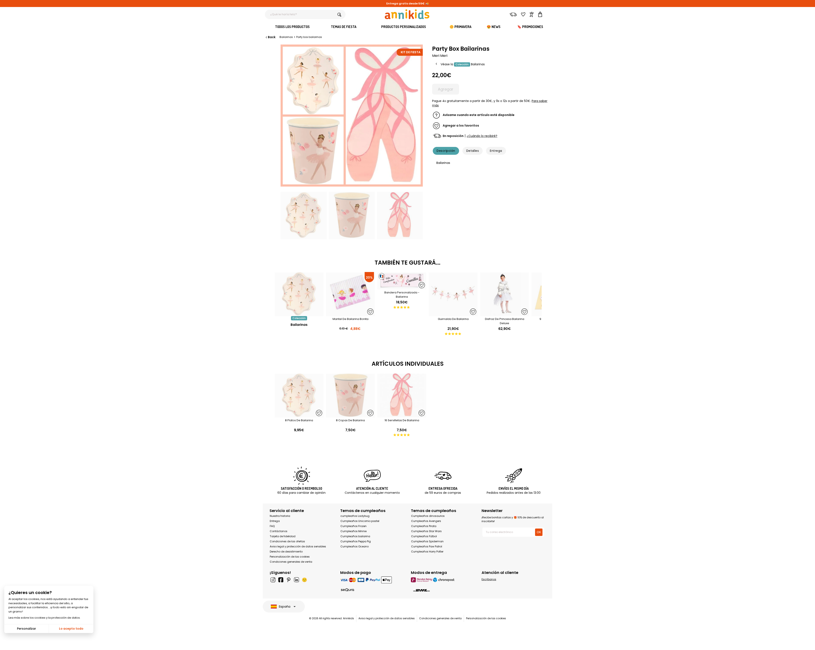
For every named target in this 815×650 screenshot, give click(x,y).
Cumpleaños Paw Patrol (426, 546)
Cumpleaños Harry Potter (427, 551)
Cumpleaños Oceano (354, 546)
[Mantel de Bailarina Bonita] (350, 314)
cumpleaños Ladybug (355, 516)
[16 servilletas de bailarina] (402, 415)
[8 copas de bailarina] (350, 415)
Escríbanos (489, 579)
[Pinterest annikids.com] (288, 579)
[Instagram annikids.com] (273, 579)
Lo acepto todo (71, 628)
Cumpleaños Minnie (353, 531)
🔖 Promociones (530, 27)
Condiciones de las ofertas (287, 541)
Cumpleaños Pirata (423, 526)
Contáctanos (278, 531)
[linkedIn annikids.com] (296, 579)
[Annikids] (407, 14)
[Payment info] (372, 580)
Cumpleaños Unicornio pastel (359, 521)
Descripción (446, 151)
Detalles (472, 151)
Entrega (496, 151)
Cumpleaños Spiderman (427, 541)
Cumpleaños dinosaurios (428, 516)
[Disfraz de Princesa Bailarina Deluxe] (504, 314)
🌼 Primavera (460, 27)
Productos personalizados (403, 27)
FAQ (272, 526)
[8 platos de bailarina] (299, 415)
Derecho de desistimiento (286, 551)
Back (271, 37)
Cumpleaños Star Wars (426, 531)
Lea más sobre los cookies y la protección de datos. (44, 618)
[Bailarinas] (299, 314)
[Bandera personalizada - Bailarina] (402, 287)
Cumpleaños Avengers (426, 521)
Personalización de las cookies (290, 556)
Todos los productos (292, 27)
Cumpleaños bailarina (355, 536)
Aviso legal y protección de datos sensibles (298, 546)
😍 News (493, 27)
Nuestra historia (280, 516)
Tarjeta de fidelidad (282, 536)
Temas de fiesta (343, 27)
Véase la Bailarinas (463, 64)
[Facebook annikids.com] (280, 579)
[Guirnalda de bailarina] (453, 314)
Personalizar (26, 628)
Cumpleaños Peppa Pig (355, 541)
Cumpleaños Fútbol (424, 536)
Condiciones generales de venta (291, 562)
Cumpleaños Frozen (353, 526)
